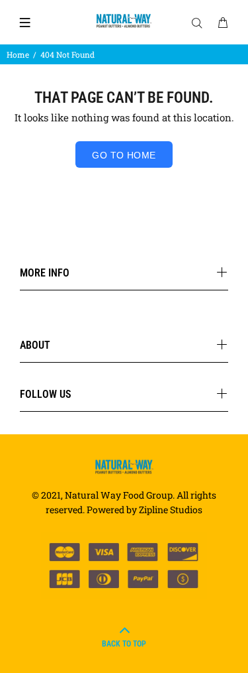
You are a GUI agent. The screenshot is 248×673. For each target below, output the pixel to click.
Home (18, 54)
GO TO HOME (123, 155)
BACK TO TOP (124, 643)
